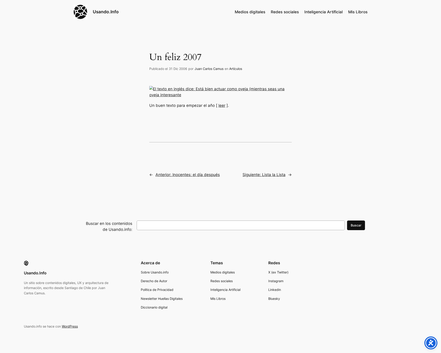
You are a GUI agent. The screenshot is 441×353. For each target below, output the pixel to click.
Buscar (356, 225)
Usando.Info (106, 11)
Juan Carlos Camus (209, 69)
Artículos (235, 69)
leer (221, 105)
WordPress (70, 326)
